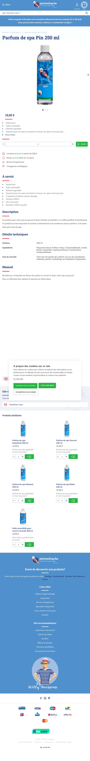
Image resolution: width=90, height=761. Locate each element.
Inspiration (45, 598)
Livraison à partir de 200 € (21, 153)
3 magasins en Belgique (16, 166)
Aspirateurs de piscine (45, 630)
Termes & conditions (25, 742)
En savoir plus (18, 379)
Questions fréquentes (45, 606)
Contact (45, 615)
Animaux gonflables (45, 647)
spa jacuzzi (16, 32)
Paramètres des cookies (63, 742)
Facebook (41, 698)
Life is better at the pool (45, 611)
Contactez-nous (16, 404)
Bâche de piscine (45, 643)
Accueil (5, 32)
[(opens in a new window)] (45, 747)
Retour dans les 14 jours (20, 158)
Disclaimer (38, 742)
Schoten (68, 576)
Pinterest (49, 698)
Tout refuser (47, 385)
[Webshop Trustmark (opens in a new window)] (45, 731)
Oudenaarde (58, 576)
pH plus (45, 638)
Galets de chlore (45, 634)
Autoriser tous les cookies (25, 385)
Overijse (48, 576)
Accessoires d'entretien (45, 651)
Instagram (45, 698)
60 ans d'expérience (15, 162)
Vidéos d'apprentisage (45, 594)
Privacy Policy (48, 742)
